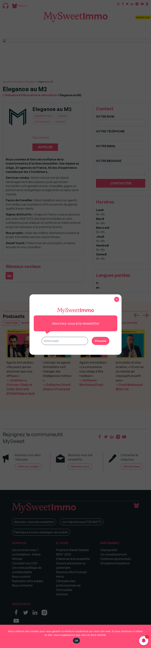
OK (76, 640)
